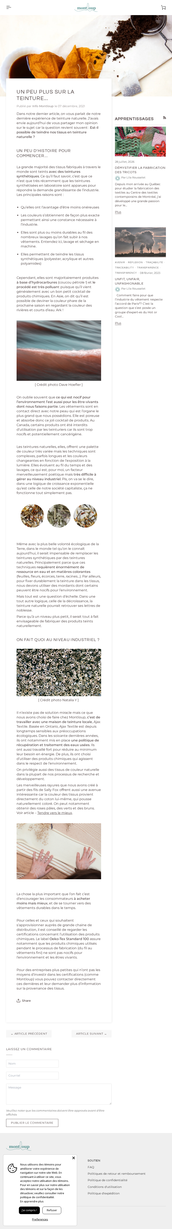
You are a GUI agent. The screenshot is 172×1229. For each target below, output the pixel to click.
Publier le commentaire (32, 1122)
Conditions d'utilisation (105, 1187)
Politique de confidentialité (107, 1180)
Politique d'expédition (104, 1193)
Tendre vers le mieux (54, 813)
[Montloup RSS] (164, 117)
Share (26, 1000)
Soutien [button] (94, 1160)
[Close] (74, 1158)
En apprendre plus (32, 1201)
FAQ (91, 1167)
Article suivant (91, 1033)
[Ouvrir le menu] (12, 7)
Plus (118, 212)
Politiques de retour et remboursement (117, 1173)
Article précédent (29, 1033)
